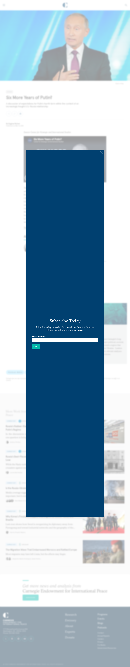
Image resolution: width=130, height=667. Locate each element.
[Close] (101, 152)
